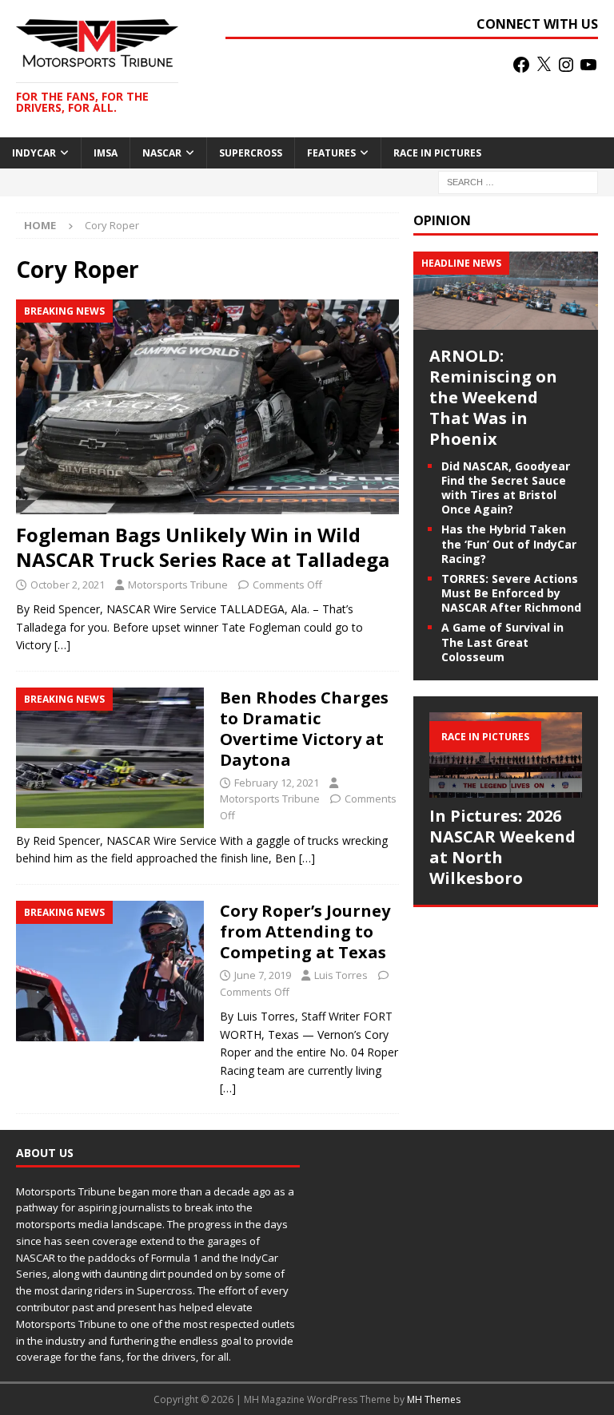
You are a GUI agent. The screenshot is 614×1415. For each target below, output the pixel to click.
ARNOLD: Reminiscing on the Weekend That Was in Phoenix (493, 397)
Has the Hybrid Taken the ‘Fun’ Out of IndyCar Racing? (508, 543)
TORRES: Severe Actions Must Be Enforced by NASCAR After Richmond (511, 593)
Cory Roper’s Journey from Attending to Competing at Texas (305, 931)
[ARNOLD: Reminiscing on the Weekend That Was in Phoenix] (505, 319)
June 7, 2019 (262, 975)
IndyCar (34, 153)
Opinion (442, 220)
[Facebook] (521, 64)
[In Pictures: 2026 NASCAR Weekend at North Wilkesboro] (505, 755)
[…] (62, 644)
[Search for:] (518, 180)
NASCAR (161, 153)
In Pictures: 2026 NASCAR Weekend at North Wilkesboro (502, 847)
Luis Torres (341, 975)
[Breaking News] (110, 758)
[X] (543, 64)
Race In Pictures (437, 153)
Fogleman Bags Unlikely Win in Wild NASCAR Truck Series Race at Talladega (202, 547)
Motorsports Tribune (178, 584)
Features (331, 153)
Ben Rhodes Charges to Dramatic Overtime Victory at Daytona (304, 729)
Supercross (250, 153)
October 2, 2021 (67, 584)
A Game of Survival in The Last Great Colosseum (502, 642)
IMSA (106, 153)
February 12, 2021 (276, 782)
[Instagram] (566, 64)
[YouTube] (588, 64)
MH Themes (433, 1399)
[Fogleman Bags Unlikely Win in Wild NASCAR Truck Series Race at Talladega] (207, 406)
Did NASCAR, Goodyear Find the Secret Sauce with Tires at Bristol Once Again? (505, 487)
